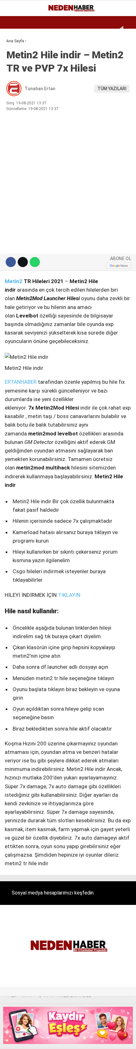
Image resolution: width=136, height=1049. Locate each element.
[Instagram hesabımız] (46, 1039)
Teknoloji (21, 141)
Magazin (19, 103)
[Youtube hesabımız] (62, 1039)
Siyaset (18, 116)
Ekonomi (18, 52)
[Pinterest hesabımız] (77, 1039)
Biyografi (20, 64)
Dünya (16, 77)
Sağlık (17, 128)
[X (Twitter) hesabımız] (31, 1039)
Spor (15, 90)
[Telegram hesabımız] (92, 1039)
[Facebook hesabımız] (16, 1039)
